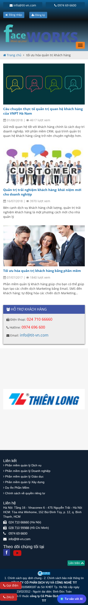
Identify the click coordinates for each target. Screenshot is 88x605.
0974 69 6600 (66, 5)
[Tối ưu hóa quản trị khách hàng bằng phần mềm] (44, 245)
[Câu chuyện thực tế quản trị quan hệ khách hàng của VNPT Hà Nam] (44, 84)
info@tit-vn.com (24, 5)
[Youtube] (17, 553)
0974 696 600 (33, 327)
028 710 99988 (19, 528)
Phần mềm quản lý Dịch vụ (23, 465)
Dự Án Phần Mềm (17, 487)
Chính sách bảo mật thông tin (65, 578)
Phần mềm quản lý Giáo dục (24, 476)
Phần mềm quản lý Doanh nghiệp (27, 471)
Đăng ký (40, 15)
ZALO (10, 597)
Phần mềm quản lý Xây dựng (24, 482)
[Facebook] (6, 552)
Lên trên (75, 563)
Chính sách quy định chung (24, 578)
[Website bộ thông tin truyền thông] (44, 573)
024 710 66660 (39, 319)
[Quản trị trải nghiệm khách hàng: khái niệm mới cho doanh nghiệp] (44, 164)
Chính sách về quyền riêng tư (25, 493)
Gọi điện (12, 585)
